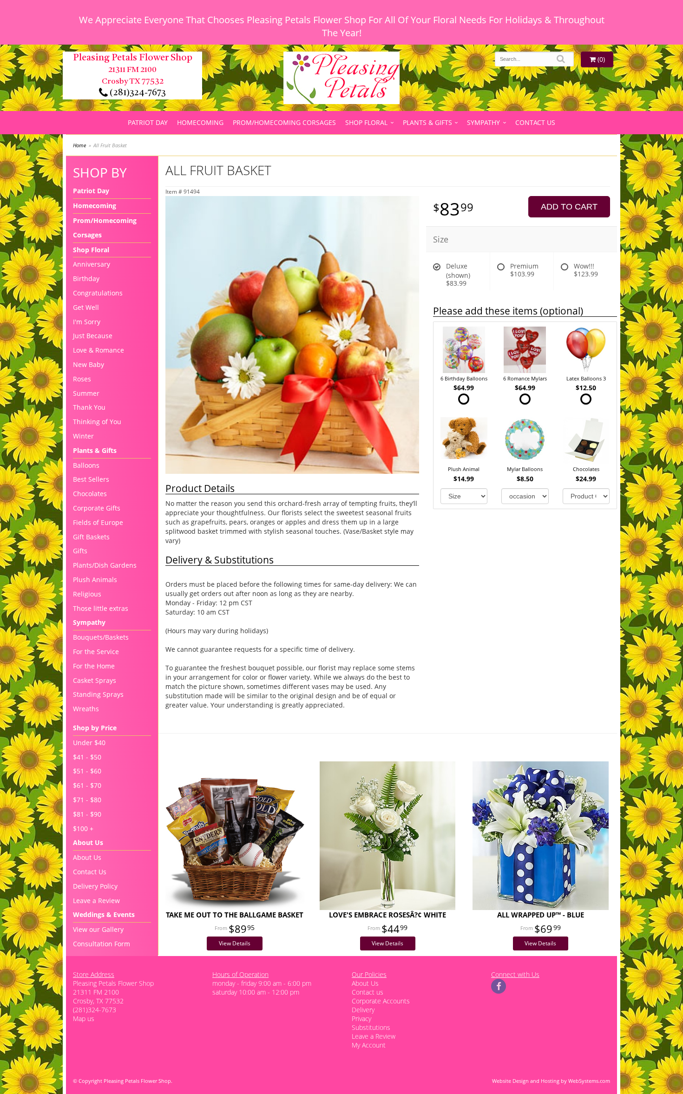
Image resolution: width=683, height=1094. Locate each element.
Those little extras (100, 608)
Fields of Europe (98, 522)
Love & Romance (98, 350)
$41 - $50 (87, 757)
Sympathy (483, 122)
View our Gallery (98, 929)
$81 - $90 (87, 814)
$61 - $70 (87, 785)
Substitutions (371, 1027)
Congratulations (98, 292)
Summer (86, 393)
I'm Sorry (86, 321)
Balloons (86, 465)
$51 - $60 (87, 770)
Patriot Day (148, 122)
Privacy (361, 1018)
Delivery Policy (95, 886)
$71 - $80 (87, 799)
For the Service (96, 651)
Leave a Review (96, 900)
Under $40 (89, 742)
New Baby (88, 364)
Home (79, 145)
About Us (87, 857)
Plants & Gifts (427, 122)
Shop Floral (366, 122)
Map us (83, 1018)
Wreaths (86, 708)
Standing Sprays (98, 694)
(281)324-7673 (137, 93)
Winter (83, 436)
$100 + (83, 828)
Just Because (92, 335)
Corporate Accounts (381, 1000)
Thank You (89, 407)
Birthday (86, 278)
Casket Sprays (94, 680)
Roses (82, 378)
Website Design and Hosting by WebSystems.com (551, 1080)
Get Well (86, 307)
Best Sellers (91, 479)
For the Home (94, 666)
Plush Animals (95, 579)
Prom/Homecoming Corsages (284, 122)
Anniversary (91, 264)
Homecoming (200, 122)
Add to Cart (569, 206)
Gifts (80, 550)
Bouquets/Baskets (101, 637)
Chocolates (90, 493)
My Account (369, 1045)
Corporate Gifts (96, 508)
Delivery (363, 1009)
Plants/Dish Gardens (105, 565)
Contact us (367, 992)
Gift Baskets (91, 536)
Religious (87, 594)
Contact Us (535, 122)
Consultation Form (101, 943)
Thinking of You (97, 421)
